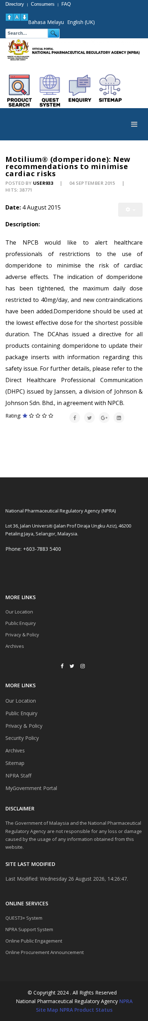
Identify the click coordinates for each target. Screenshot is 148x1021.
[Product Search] (19, 90)
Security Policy (22, 738)
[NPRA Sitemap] (110, 90)
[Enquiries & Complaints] (80, 90)
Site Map (47, 1009)
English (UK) (81, 22)
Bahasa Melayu (46, 22)
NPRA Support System (29, 929)
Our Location (19, 611)
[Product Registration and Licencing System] (50, 90)
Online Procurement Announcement (44, 952)
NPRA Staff (18, 775)
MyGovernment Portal (31, 788)
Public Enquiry (20, 623)
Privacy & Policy (22, 634)
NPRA (126, 1001)
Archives (14, 646)
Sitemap (14, 763)
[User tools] (130, 210)
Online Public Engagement (33, 941)
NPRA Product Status (86, 1009)
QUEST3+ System (23, 918)
